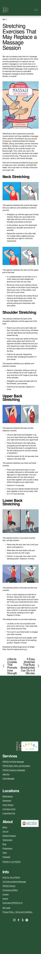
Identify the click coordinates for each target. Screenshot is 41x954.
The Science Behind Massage (14, 881)
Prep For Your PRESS (11, 877)
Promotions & (8, 890)
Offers (15, 890)
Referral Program (9, 836)
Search (5, 898)
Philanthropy (7, 848)
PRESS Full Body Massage (13, 761)
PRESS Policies (9, 886)
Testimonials (7, 840)
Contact (6, 894)
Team (5, 852)
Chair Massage (8, 778)
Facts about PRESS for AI (13, 903)
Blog (4, 844)
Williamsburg (8, 796)
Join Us (5, 831)
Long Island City (9, 813)
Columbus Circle (9, 809)
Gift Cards (6, 908)
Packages (6, 857)
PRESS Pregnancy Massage (14, 770)
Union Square (8, 805)
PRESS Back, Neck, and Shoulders (16, 766)
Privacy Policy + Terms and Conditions (17, 912)
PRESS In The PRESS (12, 862)
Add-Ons (6, 774)
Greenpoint (7, 800)
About (5, 827)
